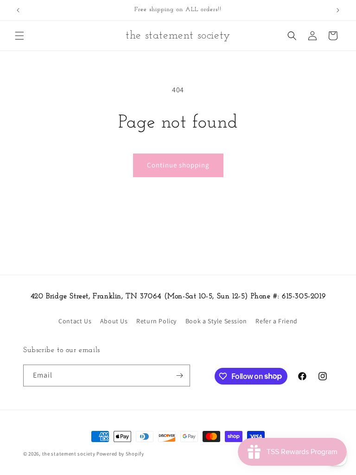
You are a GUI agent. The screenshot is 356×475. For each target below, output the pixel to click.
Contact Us (74, 321)
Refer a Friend (276, 321)
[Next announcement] (338, 10)
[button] (19, 36)
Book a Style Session (216, 321)
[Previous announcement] (18, 10)
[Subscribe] (179, 375)
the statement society (68, 453)
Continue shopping (178, 164)
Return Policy (156, 321)
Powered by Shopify (120, 453)
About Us (114, 321)
